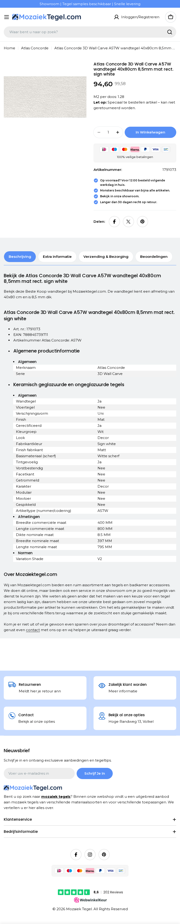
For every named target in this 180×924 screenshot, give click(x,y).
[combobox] (90, 32)
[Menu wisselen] (6, 17)
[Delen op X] (128, 221)
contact (33, 630)
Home (9, 48)
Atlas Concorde (35, 48)
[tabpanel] (90, 453)
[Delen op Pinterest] (142, 221)
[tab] (20, 256)
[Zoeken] (169, 32)
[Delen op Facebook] (114, 221)
